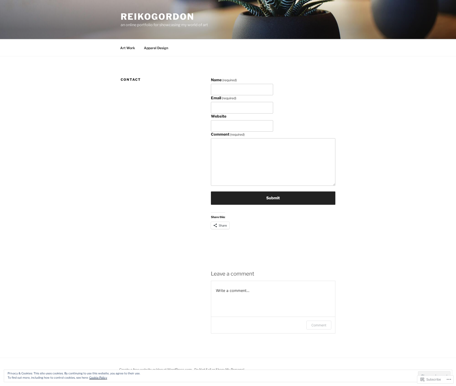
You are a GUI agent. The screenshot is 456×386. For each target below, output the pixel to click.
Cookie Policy (98, 377)
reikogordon (157, 16)
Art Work (127, 48)
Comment (228, 134)
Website (218, 116)
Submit (273, 198)
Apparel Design (156, 48)
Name (224, 80)
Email (223, 98)
